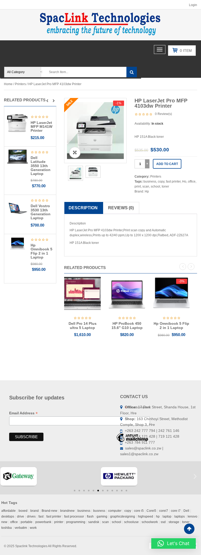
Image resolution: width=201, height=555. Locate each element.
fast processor (74, 516)
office (192, 181)
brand (34, 511)
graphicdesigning (122, 516)
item (186, 50)
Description (83, 208)
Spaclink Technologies (31, 546)
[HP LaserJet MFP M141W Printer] (17, 123)
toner (165, 186)
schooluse (131, 522)
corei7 (163, 511)
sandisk (93, 522)
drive (20, 516)
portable (26, 522)
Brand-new (49, 511)
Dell (186, 511)
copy (161, 181)
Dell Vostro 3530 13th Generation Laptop (41, 212)
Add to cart (167, 164)
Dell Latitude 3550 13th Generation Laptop (41, 166)
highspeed (145, 516)
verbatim (21, 528)
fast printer (173, 181)
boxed (23, 511)
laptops (179, 516)
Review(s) (163, 114)
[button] (47, 100)
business (149, 181)
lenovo (192, 516)
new (4, 522)
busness (99, 511)
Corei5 (151, 511)
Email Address (23, 413)
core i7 (176, 511)
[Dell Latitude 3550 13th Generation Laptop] (17, 156)
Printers (20, 84)
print (138, 186)
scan (145, 186)
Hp (147, 191)
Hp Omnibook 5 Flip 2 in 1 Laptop (41, 251)
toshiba (6, 528)
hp (158, 516)
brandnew (67, 511)
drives (31, 516)
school (155, 186)
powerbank (43, 522)
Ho (184, 181)
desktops (7, 516)
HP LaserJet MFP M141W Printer (41, 126)
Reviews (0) (121, 208)
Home (8, 84)
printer (58, 522)
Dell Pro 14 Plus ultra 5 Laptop (83, 325)
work (33, 528)
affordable (8, 511)
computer (114, 511)
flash (90, 516)
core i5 (139, 511)
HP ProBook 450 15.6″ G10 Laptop (127, 325)
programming (75, 522)
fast (40, 516)
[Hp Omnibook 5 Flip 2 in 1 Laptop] (17, 244)
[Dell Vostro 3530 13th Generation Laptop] (17, 208)
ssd (163, 522)
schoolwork (150, 522)
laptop (167, 516)
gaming (102, 516)
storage (174, 522)
